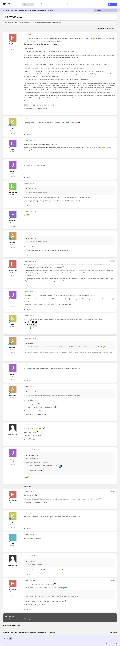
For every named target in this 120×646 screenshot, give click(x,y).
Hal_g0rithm (13, 22)
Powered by (109, 643)
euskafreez (12, 221)
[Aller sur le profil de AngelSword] (13, 236)
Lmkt (12, 544)
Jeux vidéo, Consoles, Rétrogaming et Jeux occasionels (45, 22)
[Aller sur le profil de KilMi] (13, 122)
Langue (6, 643)
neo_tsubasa (13, 192)
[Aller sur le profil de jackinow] (13, 165)
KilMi (12, 128)
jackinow (13, 171)
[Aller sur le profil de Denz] (13, 143)
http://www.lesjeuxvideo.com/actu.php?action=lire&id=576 (41, 144)
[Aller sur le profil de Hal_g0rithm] (6, 22)
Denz (12, 150)
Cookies (13, 643)
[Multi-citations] (24, 113)
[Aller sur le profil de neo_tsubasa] (13, 186)
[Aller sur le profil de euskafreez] (13, 214)
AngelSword (12, 242)
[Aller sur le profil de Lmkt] (13, 537)
